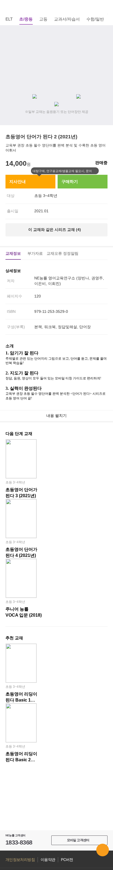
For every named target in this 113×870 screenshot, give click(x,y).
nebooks (56, 7)
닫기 (95, 171)
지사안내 (17, 181)
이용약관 (48, 860)
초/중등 (26, 19)
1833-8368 (18, 842)
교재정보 (13, 253)
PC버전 (67, 860)
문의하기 (102, 850)
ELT (9, 19)
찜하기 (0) (104, 33)
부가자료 (35, 253)
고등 (43, 19)
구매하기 (69, 181)
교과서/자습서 (67, 19)
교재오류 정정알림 (62, 253)
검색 (104, 7)
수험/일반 (95, 19)
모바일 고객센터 (78, 840)
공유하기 (104, 46)
